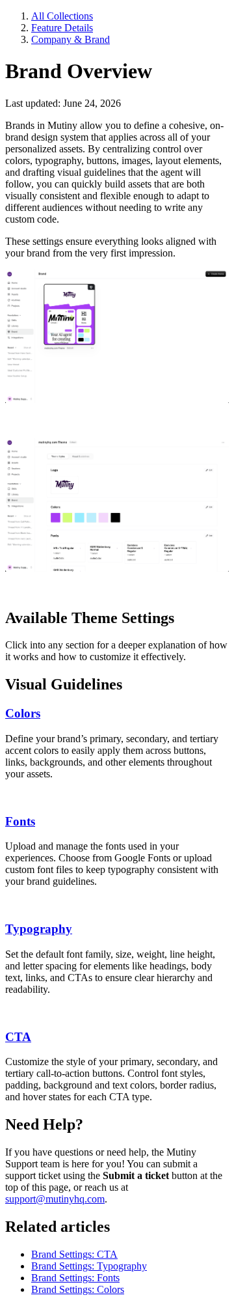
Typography (38, 929)
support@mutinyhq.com (55, 1198)
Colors (22, 713)
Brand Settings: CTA (74, 1254)
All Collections (62, 15)
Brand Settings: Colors (77, 1289)
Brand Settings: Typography (89, 1265)
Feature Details (62, 27)
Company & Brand (70, 39)
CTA (18, 1037)
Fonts (20, 821)
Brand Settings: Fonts (75, 1277)
